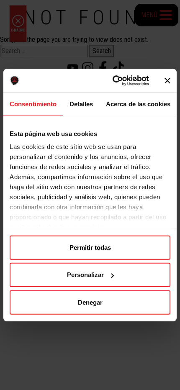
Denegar (90, 301)
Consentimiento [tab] (33, 103)
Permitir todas (90, 247)
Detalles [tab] (81, 103)
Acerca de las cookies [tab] (138, 103)
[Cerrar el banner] (167, 81)
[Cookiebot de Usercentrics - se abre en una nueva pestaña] (113, 80)
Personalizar (85, 274)
